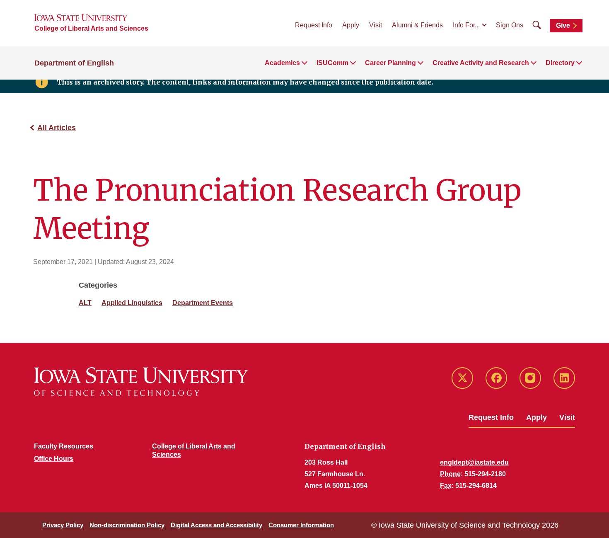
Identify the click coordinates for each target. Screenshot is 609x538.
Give (563, 25)
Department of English (74, 63)
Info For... (466, 25)
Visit (375, 25)
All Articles (56, 128)
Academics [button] (282, 62)
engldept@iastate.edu (474, 462)
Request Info (313, 25)
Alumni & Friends (417, 25)
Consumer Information (301, 524)
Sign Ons (509, 25)
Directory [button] (560, 62)
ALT (85, 302)
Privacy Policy (62, 524)
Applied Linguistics (132, 302)
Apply (350, 25)
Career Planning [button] (390, 62)
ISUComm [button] (332, 62)
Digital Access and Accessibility (216, 524)
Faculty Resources (63, 446)
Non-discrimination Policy (126, 524)
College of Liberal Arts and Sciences (91, 28)
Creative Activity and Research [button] (481, 62)
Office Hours (53, 458)
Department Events (202, 302)
